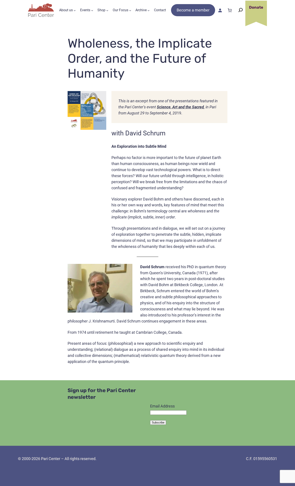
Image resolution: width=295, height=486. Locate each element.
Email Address (162, 406)
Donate (256, 7)
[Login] (220, 10)
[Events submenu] (92, 10)
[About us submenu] (75, 10)
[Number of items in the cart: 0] (230, 10)
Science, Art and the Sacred (180, 107)
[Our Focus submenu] (130, 10)
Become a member (193, 10)
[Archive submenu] (149, 10)
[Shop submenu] (107, 10)
